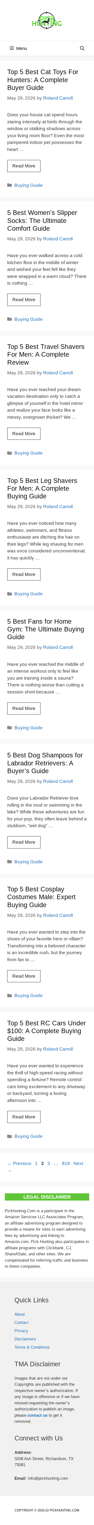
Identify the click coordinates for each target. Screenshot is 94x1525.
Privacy (21, 1330)
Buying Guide (28, 185)
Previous (19, 1163)
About (19, 1314)
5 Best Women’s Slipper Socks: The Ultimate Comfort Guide (42, 220)
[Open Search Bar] (82, 48)
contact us (37, 1415)
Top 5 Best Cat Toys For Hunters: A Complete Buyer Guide (42, 79)
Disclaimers (25, 1339)
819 (66, 1163)
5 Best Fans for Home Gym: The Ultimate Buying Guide (45, 629)
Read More (23, 165)
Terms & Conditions (32, 1347)
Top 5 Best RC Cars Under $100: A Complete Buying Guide (46, 1031)
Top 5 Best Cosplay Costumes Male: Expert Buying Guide (41, 897)
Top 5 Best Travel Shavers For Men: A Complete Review (46, 354)
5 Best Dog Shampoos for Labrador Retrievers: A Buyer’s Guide (45, 763)
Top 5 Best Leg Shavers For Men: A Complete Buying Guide (42, 488)
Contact (21, 1322)
